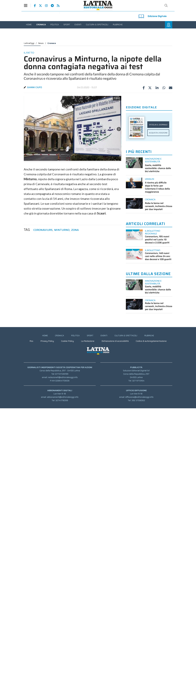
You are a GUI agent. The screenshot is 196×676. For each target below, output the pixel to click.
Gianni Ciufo (34, 87)
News (41, 43)
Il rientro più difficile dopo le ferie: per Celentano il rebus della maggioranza (157, 187)
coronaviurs (43, 230)
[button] (27, 5)
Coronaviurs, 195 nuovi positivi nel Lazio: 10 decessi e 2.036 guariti (157, 239)
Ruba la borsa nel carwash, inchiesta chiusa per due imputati (158, 206)
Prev (26, 129)
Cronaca (51, 43)
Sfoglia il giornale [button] (158, 124)
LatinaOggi (29, 43)
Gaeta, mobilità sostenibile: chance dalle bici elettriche (158, 168)
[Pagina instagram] (45, 5)
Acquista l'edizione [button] (158, 132)
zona (75, 230)
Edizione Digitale (157, 16)
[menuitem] (29, 24)
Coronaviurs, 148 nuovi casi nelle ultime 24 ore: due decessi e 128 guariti (158, 256)
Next (118, 129)
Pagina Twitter (39, 5)
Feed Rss (57, 5)
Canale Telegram (51, 5)
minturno (62, 230)
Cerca (166, 5)
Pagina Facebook (33, 5)
